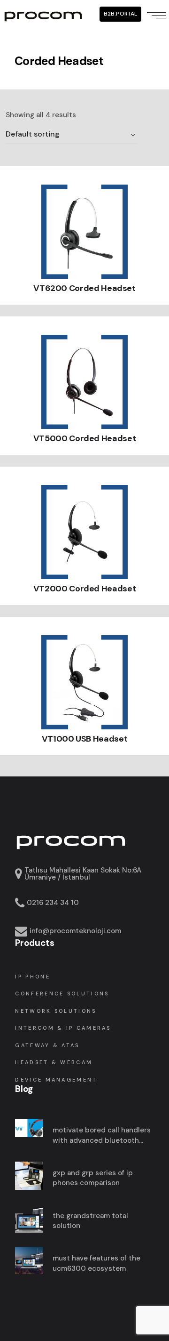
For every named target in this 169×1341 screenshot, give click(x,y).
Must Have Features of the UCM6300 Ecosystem (96, 1263)
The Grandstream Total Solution (90, 1221)
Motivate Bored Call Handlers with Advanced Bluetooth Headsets (102, 1135)
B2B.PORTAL (120, 13)
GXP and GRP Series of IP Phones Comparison (93, 1178)
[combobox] (71, 134)
